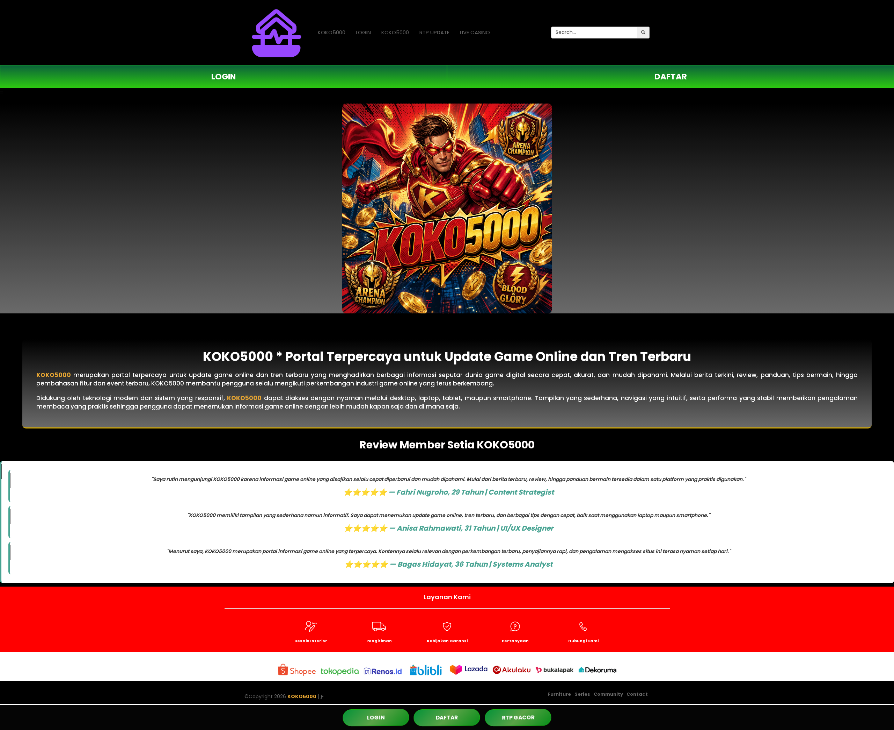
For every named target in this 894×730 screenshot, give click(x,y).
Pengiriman (379, 641)
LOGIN (363, 32)
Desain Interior (310, 641)
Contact (637, 694)
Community (608, 694)
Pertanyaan (515, 641)
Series (582, 694)
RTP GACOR (518, 717)
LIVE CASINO (475, 32)
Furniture (559, 694)
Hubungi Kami (583, 641)
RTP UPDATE (434, 32)
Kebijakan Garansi (447, 641)
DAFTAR (670, 76)
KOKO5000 (331, 32)
